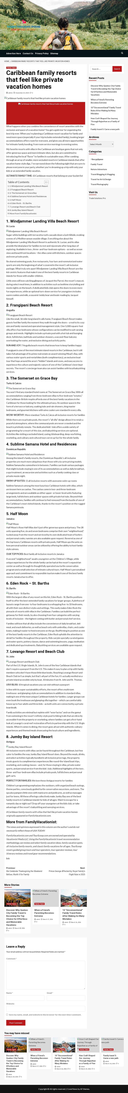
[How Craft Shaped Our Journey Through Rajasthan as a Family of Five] (88, 1044)
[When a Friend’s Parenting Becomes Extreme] (45, 898)
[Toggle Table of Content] (45, 182)
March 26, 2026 (76, 922)
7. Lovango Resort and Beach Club (25, 206)
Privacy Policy (41, 53)
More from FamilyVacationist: (23, 213)
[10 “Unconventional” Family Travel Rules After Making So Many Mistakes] (74, 898)
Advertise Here (13, 53)
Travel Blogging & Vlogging (103, 174)
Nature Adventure (99, 169)
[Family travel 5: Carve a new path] (112, 1044)
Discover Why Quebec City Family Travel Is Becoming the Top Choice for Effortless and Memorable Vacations (106, 90)
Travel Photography (99, 184)
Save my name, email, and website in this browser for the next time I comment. (45, 1014)
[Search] (122, 53)
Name (9, 993)
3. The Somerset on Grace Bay (23, 193)
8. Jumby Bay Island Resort (22, 210)
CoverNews (72, 1089)
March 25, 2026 (86, 1069)
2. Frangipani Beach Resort (22, 189)
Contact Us (28, 53)
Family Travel (11, 68)
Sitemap (54, 53)
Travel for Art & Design (101, 179)
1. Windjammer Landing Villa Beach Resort (29, 186)
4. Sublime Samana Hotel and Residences (28, 196)
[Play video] (45, 113)
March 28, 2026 (20, 928)
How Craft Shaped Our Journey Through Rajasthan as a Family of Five (105, 121)
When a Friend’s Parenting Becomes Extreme (44, 913)
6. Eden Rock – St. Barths (21, 203)
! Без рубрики (97, 159)
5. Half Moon (15, 200)
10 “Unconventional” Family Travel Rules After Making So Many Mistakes (106, 110)
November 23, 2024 (22, 93)
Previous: (24, 871)
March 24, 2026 (110, 1063)
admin (10, 93)
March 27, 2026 (48, 919)
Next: (67, 871)
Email (50, 993)
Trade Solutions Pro (97, 198)
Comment (11, 958)
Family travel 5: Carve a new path (105, 129)
